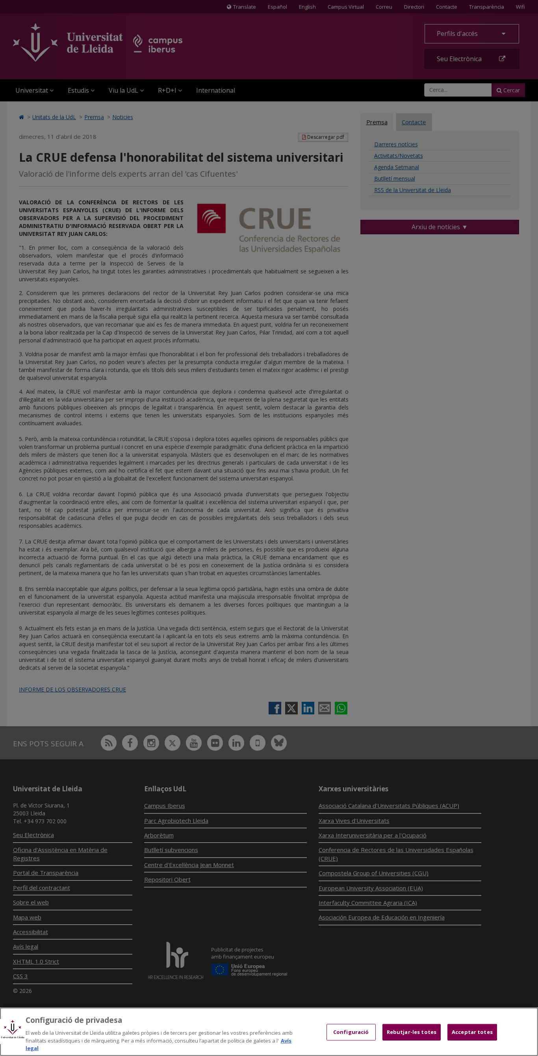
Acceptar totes (472, 1031)
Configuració (351, 1031)
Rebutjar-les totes (411, 1031)
